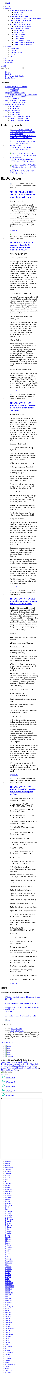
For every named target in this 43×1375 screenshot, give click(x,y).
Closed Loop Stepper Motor (24, 44)
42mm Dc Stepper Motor (9, 1070)
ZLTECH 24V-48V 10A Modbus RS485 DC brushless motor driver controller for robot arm (23, 406)
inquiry (12, 230)
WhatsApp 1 (10, 1078)
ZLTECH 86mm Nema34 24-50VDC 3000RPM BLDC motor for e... (23, 137)
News (7, 58)
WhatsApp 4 (10, 1091)
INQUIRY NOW (7, 1042)
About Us (8, 46)
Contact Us (9, 62)
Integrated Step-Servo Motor (20, 16)
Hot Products (5, 1062)
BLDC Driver (19, 30)
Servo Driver (18, 12)
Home (7, 6)
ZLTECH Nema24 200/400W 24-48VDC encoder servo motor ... (22, 148)
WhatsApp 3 (10, 1086)
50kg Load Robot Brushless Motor (24, 1066)
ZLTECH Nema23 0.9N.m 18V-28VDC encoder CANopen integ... (22, 160)
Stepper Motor (19, 38)
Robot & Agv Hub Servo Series (21, 10)
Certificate (13, 50)
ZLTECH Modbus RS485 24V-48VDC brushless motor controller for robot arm (23, 194)
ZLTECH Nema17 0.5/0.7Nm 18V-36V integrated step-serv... (22, 172)
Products (8, 8)
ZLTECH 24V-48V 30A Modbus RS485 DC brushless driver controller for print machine (23, 790)
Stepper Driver (19, 36)
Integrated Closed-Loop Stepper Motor (27, 18)
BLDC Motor (19, 32)
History (12, 54)
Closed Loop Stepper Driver (24, 42)
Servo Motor (18, 22)
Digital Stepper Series (17, 34)
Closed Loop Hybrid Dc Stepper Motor (25, 1068)
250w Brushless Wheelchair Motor (13, 1064)
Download (9, 60)
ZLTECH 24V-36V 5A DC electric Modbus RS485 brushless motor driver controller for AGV (22, 246)
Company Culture (16, 52)
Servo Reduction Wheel (22, 26)
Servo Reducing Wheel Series (20, 24)
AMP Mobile (23, 1062)
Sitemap (14, 1062)
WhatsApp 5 (10, 1095)
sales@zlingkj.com (16, 1031)
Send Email (5, 1074)
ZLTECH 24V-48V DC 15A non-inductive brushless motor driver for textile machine (23, 601)
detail (16, 230)
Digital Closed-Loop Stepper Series (22, 40)
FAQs (12, 56)
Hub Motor (18, 14)
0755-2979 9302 (16, 1029)
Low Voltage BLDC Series (19, 28)
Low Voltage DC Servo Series (20, 20)
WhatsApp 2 (10, 1082)
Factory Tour (14, 48)
